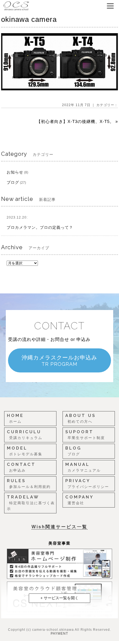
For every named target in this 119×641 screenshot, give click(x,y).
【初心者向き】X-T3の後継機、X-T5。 (75, 121)
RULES (29, 483)
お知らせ (15, 172)
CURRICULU (24, 434)
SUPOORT (85, 434)
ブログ (13, 182)
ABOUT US (80, 418)
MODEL (24, 451)
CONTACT (21, 467)
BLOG (73, 451)
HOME (15, 418)
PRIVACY (87, 483)
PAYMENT (59, 633)
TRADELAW (31, 503)
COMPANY (79, 500)
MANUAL (83, 467)
